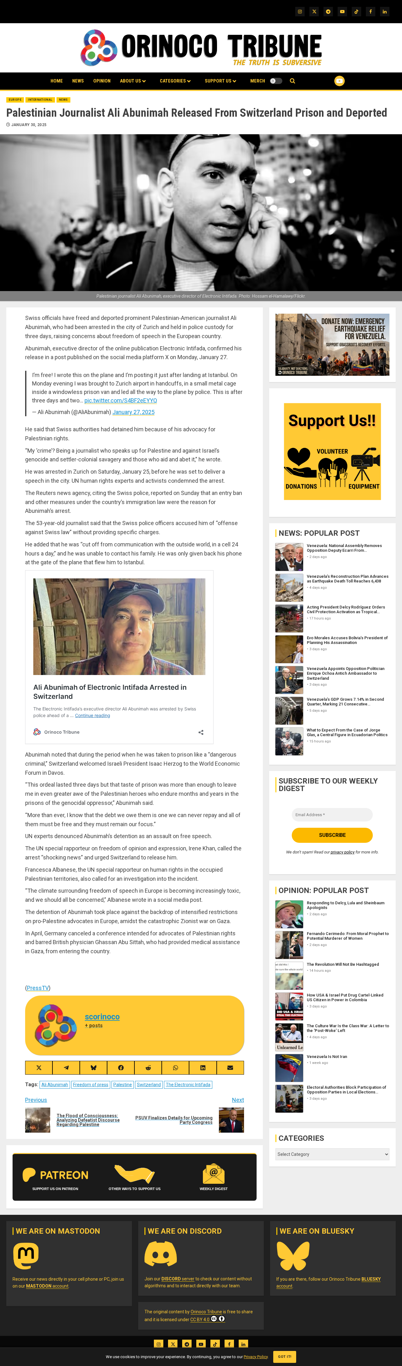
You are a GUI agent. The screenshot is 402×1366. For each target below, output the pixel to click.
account (47, 1286)
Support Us (218, 81)
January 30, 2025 (29, 125)
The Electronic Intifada (188, 1084)
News (78, 81)
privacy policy (343, 852)
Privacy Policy (256, 1356)
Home (57, 81)
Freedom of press (90, 1084)
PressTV (38, 988)
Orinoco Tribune (206, 1311)
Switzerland (149, 1084)
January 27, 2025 (133, 412)
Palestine (122, 1084)
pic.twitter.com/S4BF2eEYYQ (120, 400)
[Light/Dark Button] (276, 81)
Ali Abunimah (54, 1084)
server (177, 1278)
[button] (292, 81)
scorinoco (102, 1016)
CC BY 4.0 (199, 1319)
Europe (15, 99)
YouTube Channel (329, 81)
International (40, 99)
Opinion (102, 81)
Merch (257, 81)
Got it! (284, 1357)
